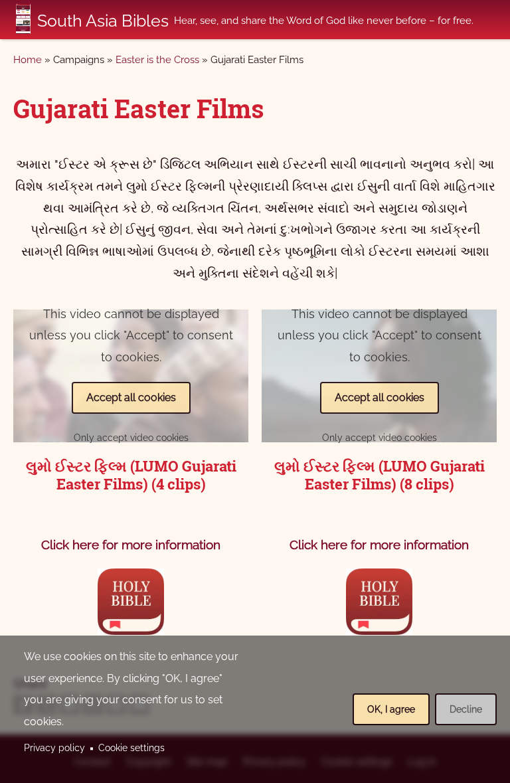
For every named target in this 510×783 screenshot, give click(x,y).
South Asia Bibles (103, 21)
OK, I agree (391, 709)
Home (27, 60)
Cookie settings (131, 747)
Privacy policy (54, 747)
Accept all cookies (131, 397)
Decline (466, 709)
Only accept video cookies (131, 437)
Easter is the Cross (157, 60)
